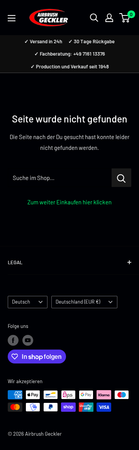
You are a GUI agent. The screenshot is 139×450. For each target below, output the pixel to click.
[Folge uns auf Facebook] (13, 340)
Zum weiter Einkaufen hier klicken (69, 202)
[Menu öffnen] (11, 18)
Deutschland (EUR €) (78, 302)
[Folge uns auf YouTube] (27, 340)
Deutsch (21, 302)
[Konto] (109, 18)
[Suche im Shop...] (121, 177)
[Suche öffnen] (94, 18)
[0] (125, 17)
